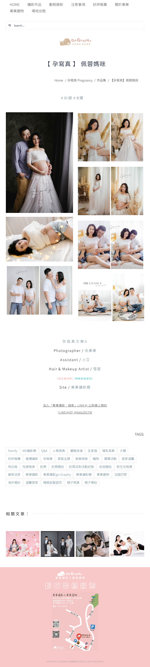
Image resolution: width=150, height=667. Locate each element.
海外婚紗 (14, 482)
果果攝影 (32, 474)
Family (12, 450)
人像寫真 (59, 450)
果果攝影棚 (81, 387)
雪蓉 (97, 368)
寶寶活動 (110, 458)
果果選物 (103, 474)
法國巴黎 (120, 474)
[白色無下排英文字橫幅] (70, 572)
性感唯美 (28, 466)
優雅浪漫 (76, 450)
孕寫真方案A (75, 341)
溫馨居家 (32, 482)
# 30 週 (66, 97)
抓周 (43, 466)
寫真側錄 (81, 458)
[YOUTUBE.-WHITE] (75, 584)
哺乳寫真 (108, 450)
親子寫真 (73, 482)
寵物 (96, 458)
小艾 (86, 359)
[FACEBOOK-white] (48, 584)
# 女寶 (78, 97)
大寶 (123, 450)
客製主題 (64, 458)
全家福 (92, 450)
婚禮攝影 (32, 458)
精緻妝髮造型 (52, 482)
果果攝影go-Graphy (57, 474)
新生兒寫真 (124, 466)
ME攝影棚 (29, 450)
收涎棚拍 (105, 466)
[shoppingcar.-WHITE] (92, 584)
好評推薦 (14, 458)
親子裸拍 (91, 482)
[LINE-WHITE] (66, 584)
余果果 (90, 350)
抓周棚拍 (57, 466)
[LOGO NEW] (75, 37)
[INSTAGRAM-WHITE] (57, 584)
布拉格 (12, 466)
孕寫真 (48, 458)
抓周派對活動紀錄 (81, 466)
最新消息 (14, 474)
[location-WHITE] (83, 584)
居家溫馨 (128, 458)
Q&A (44, 450)
